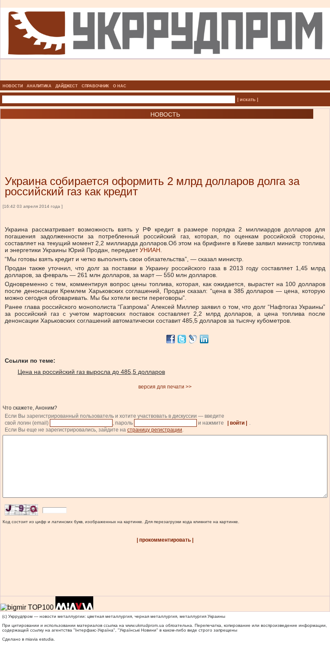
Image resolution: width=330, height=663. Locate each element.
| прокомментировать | (165, 540)
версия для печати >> (165, 387)
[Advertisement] (103, 134)
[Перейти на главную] (165, 77)
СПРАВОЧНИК (95, 86)
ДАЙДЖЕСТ (66, 86)
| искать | (247, 99)
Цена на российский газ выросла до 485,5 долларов (91, 371)
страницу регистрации (154, 430)
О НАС (119, 86)
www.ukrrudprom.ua (144, 625)
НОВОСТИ (13, 86)
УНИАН (150, 250)
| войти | (237, 423)
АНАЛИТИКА (39, 86)
